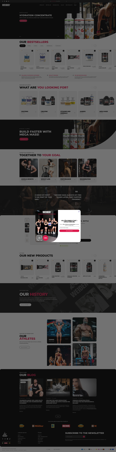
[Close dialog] (79, 211)
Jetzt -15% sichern (69, 230)
